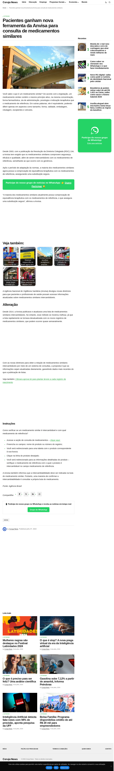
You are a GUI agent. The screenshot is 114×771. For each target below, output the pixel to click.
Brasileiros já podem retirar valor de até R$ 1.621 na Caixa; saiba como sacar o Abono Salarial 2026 (100, 92)
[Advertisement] (38, 130)
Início (5, 749)
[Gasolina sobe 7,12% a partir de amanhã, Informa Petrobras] (57, 664)
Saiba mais (64, 768)
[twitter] (26, 494)
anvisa (6, 520)
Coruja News (10, 2)
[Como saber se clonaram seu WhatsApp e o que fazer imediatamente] (82, 64)
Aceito (49, 768)
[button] (106, 2)
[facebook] (19, 494)
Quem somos (86, 749)
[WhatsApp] (39, 494)
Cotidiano (6, 16)
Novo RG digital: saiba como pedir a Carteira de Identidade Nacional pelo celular (100, 78)
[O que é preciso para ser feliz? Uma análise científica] (20, 664)
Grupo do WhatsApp (38, 510)
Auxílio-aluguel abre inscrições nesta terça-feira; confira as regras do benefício (100, 106)
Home (4, 8)
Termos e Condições (60, 749)
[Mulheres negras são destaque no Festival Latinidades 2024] (20, 625)
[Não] (111, 766)
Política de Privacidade (29, 749)
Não (56, 768)
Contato (108, 749)
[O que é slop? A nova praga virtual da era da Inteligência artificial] (57, 625)
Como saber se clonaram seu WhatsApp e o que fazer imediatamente (99, 64)
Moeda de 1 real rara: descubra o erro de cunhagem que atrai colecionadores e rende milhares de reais (99, 49)
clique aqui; (55, 440)
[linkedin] (33, 494)
